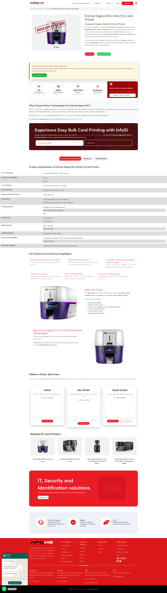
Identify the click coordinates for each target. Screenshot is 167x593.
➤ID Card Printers (40, 8)
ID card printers (43, 115)
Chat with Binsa (15, 583)
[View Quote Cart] (136, 3)
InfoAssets (82, 554)
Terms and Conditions (122, 552)
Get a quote (89, 54)
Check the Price (105, 54)
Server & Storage (65, 545)
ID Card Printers (65, 552)
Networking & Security (66, 561)
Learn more (90, 143)
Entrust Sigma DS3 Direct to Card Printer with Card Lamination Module (97, 461)
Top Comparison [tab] (101, 158)
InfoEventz (82, 548)
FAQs (118, 555)
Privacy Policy (120, 548)
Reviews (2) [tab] (88, 158)
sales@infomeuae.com (123, 545)
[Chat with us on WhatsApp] (4, 588)
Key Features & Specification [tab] (70, 158)
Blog (118, 3)
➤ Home (33, 8)
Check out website (126, 421)
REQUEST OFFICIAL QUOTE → (122, 95)
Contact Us (127, 3)
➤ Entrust (47, 8)
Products (97, 3)
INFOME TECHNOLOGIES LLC (80, 589)
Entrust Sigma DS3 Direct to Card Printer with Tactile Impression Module (124, 461)
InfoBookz (82, 551)
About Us (108, 3)
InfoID (81, 558)
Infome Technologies (37, 109)
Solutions (63, 548)
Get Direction (48, 421)
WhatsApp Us (40, 75)
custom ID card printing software (90, 135)
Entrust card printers (68, 115)
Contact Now (43, 497)
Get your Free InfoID (44, 143)
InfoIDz (81, 561)
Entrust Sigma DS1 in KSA (74, 119)
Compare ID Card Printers (81, 3)
